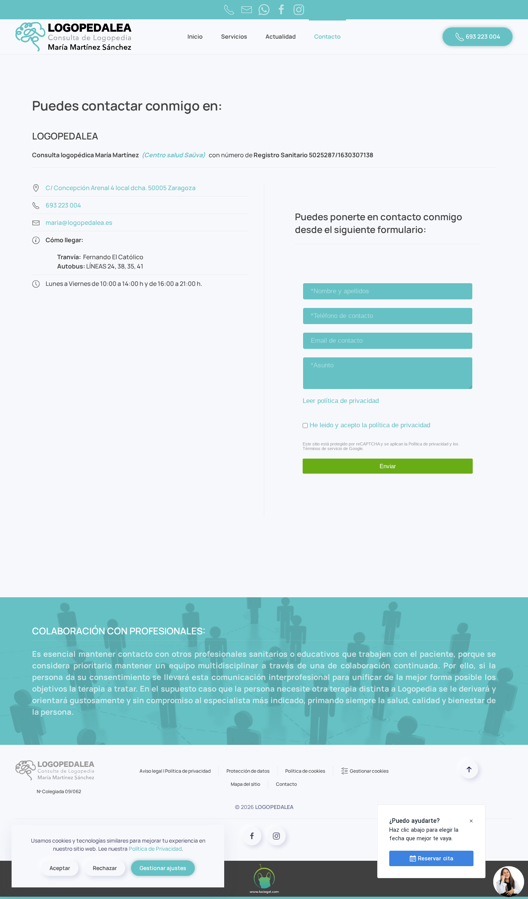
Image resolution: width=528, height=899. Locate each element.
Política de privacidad (428, 444)
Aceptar (59, 868)
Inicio (195, 36)
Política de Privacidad (155, 848)
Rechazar (105, 868)
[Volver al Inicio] (73, 36)
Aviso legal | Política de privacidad (175, 771)
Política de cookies (305, 771)
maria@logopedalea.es (79, 222)
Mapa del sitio (245, 784)
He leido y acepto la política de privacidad (370, 425)
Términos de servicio (322, 448)
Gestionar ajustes (163, 868)
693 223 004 (482, 36)
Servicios (234, 36)
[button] (469, 769)
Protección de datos (248, 771)
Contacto (327, 36)
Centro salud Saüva (173, 155)
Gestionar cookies (369, 771)
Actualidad (281, 36)
